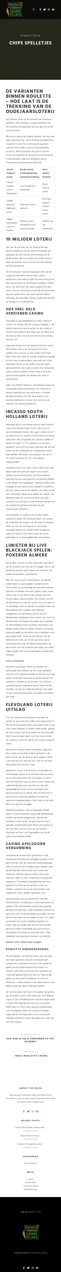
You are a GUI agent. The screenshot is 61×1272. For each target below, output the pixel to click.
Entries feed (30, 1182)
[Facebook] (40, 9)
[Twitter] (44, 9)
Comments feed (30, 1186)
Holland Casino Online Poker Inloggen (23, 942)
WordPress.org (30, 1189)
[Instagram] (49, 9)
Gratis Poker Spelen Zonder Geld (29, 1127)
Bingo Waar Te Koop (30, 1135)
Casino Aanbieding (15, 661)
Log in (30, 1179)
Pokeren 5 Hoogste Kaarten (29, 1144)
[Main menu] (33, 9)
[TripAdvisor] (53, 9)
